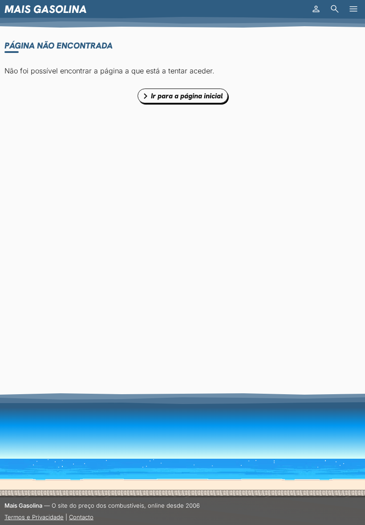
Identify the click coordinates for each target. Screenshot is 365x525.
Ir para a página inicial (187, 96)
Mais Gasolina (45, 9)
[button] (316, 9)
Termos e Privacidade (34, 517)
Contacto (81, 517)
